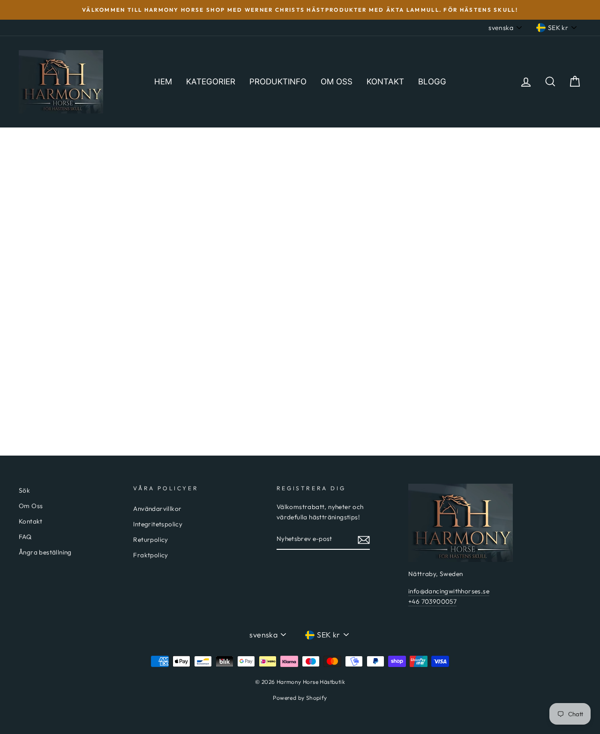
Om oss (336, 81)
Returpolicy (150, 539)
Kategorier (210, 81)
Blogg (432, 81)
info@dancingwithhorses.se (448, 591)
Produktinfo (278, 81)
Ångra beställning (45, 552)
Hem (163, 81)
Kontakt (385, 81)
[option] (300, 10)
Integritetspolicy (157, 524)
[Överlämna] (364, 539)
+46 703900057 (432, 601)
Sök (24, 490)
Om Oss (31, 506)
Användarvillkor (157, 508)
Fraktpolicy (150, 555)
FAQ (25, 536)
